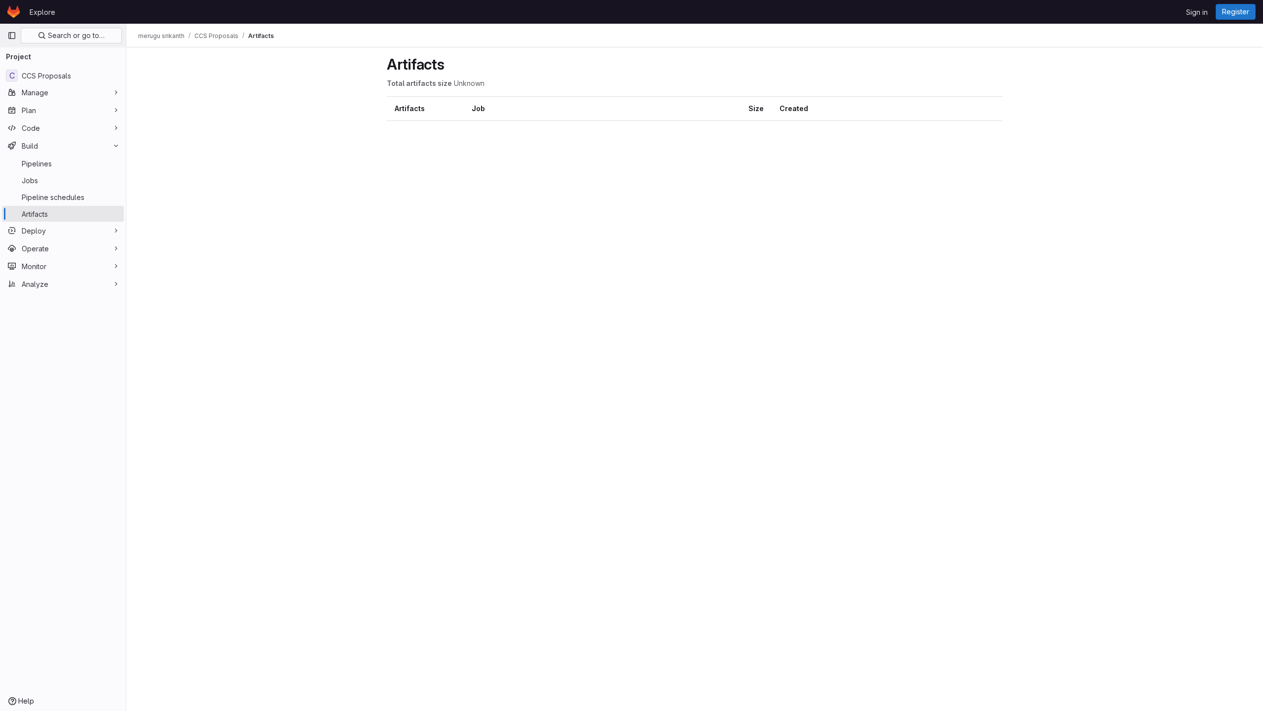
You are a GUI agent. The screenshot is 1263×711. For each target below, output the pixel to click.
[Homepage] (13, 12)
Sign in (1197, 12)
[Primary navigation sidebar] (12, 35)
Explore (42, 12)
